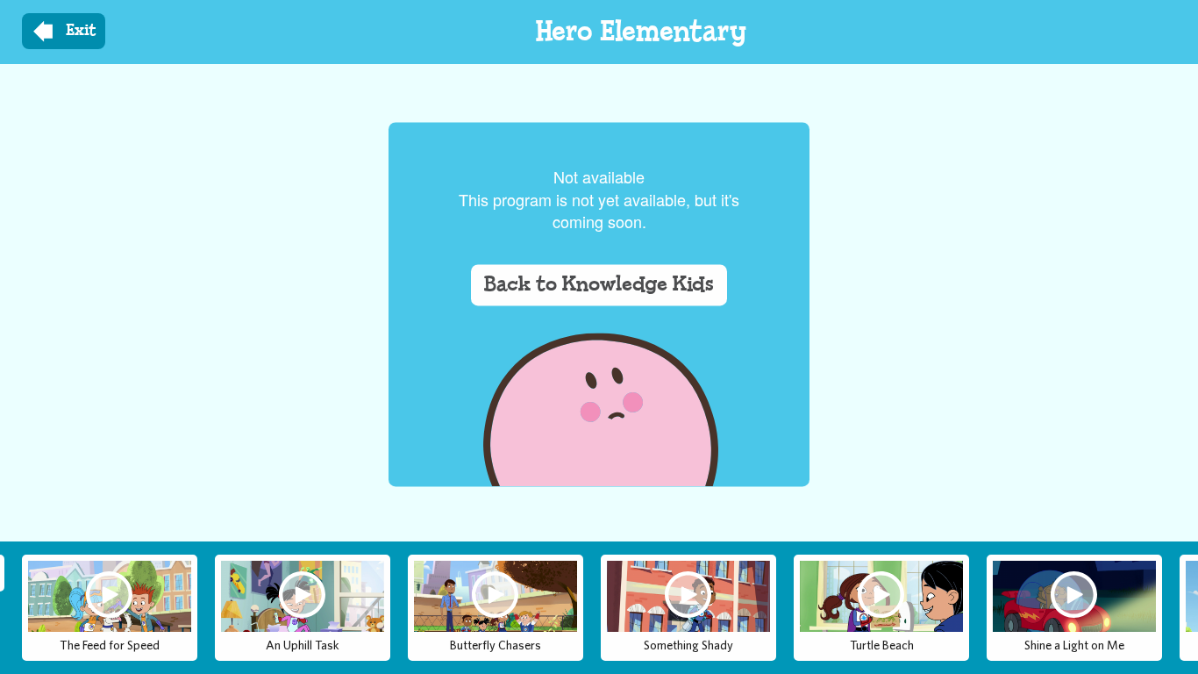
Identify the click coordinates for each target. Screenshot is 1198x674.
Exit (81, 30)
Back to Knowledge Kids (599, 285)
